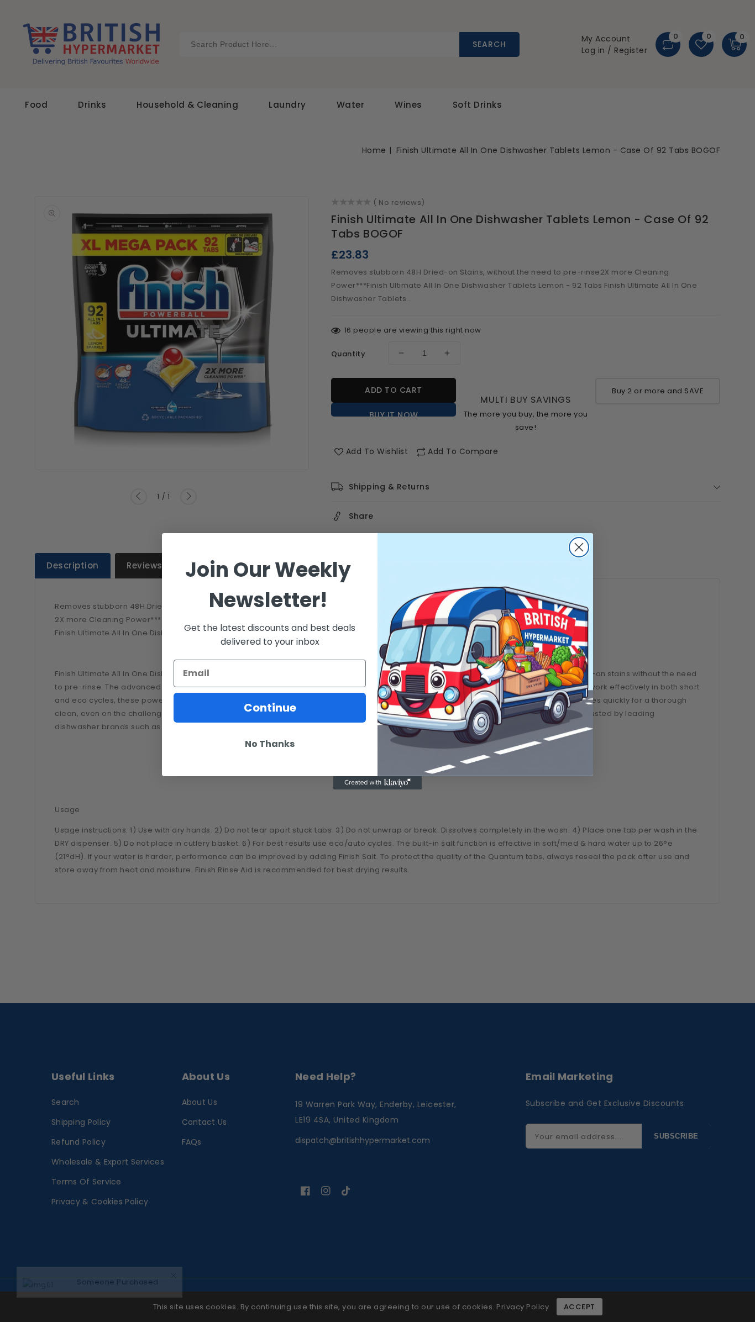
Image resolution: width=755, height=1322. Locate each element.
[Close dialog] (579, 547)
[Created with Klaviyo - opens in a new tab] (377, 782)
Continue (270, 707)
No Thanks (270, 744)
